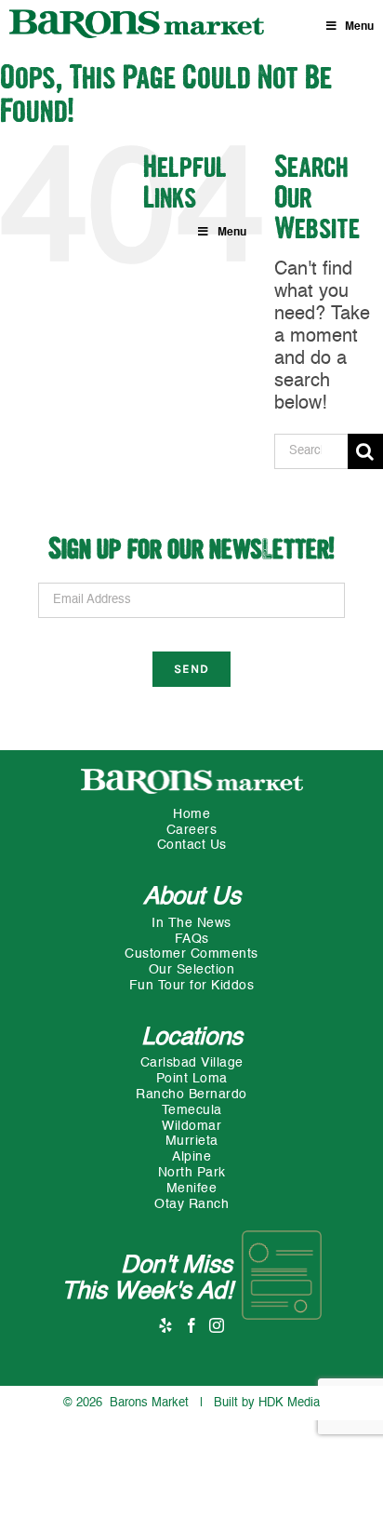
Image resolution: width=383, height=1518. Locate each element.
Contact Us (192, 845)
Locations (192, 1038)
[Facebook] (192, 1325)
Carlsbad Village (192, 1062)
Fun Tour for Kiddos (192, 985)
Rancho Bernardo (191, 1094)
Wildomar (191, 1126)
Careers (192, 830)
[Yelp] (166, 1325)
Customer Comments (191, 954)
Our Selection (192, 969)
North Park (192, 1172)
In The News (191, 923)
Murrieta (191, 1141)
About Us (192, 897)
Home (191, 814)
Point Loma (192, 1078)
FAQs (192, 939)
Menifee (192, 1188)
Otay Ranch (191, 1204)
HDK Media (289, 1403)
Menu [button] (359, 27)
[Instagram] (217, 1325)
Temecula (192, 1110)
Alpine (191, 1156)
